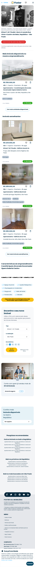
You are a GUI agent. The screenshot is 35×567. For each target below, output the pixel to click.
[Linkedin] (28, 495)
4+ (16, 344)
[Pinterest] (20, 495)
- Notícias (6, 520)
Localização (9, 333)
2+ (10, 344)
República (9, 28)
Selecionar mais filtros (24, 350)
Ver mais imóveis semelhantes (17, 254)
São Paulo (3, 28)
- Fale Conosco (8, 537)
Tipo (7, 326)
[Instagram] (15, 495)
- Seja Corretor (7, 534)
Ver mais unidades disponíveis (17, 109)
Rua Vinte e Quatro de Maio (20, 28)
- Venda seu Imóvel (9, 522)
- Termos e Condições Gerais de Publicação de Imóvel (16, 528)
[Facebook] (7, 495)
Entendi (30, 564)
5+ (18, 344)
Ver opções (8, 421)
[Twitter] (11, 495)
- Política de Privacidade (10, 525)
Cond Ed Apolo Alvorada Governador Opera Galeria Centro (16, 29)
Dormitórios (9, 342)
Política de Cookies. (6, 560)
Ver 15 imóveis (11, 350)
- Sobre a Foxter (8, 517)
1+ (7, 344)
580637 (29, 30)
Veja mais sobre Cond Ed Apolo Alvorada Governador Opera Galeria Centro (17, 299)
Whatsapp (28, 103)
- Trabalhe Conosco (9, 531)
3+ (13, 344)
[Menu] (33, 3)
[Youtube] (24, 495)
